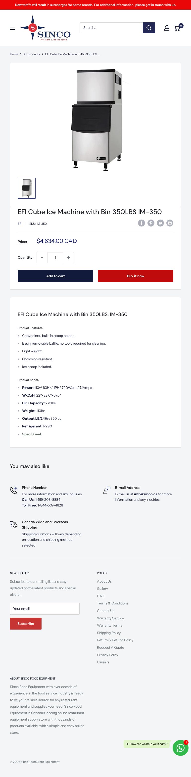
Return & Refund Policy (115, 640)
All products (31, 54)
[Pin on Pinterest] (150, 223)
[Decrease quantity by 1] (42, 257)
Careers (103, 662)
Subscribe (25, 623)
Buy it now (135, 276)
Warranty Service (110, 618)
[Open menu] (12, 28)
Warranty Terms (109, 625)
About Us (104, 581)
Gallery (102, 588)
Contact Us (105, 610)
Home (14, 54)
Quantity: (26, 257)
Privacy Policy (107, 655)
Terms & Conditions (112, 603)
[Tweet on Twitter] (160, 223)
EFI (20, 224)
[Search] (149, 27)
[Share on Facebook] (141, 223)
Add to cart (55, 276)
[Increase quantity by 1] (68, 257)
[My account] (166, 28)
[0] (177, 28)
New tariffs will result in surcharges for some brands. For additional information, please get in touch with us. (95, 5)
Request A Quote (110, 647)
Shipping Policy (109, 633)
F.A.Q (101, 596)
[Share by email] (169, 223)
